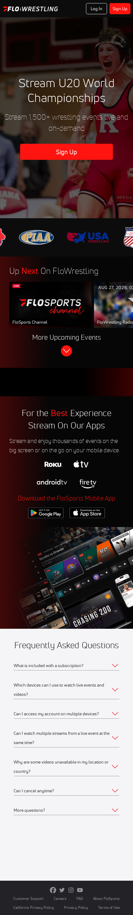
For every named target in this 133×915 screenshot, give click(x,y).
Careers (60, 898)
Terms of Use (109, 907)
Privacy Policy (76, 907)
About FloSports (106, 898)
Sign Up (120, 8)
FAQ (79, 898)
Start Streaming (50, 311)
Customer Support (28, 898)
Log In (97, 8)
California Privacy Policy (33, 907)
